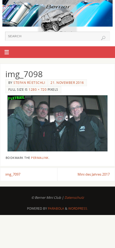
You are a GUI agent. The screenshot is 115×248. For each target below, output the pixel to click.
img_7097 (12, 174)
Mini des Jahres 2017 (94, 174)
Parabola (56, 208)
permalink (40, 158)
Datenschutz (74, 197)
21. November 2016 (67, 82)
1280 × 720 (38, 89)
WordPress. (78, 208)
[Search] (103, 38)
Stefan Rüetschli (29, 82)
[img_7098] (57, 123)
